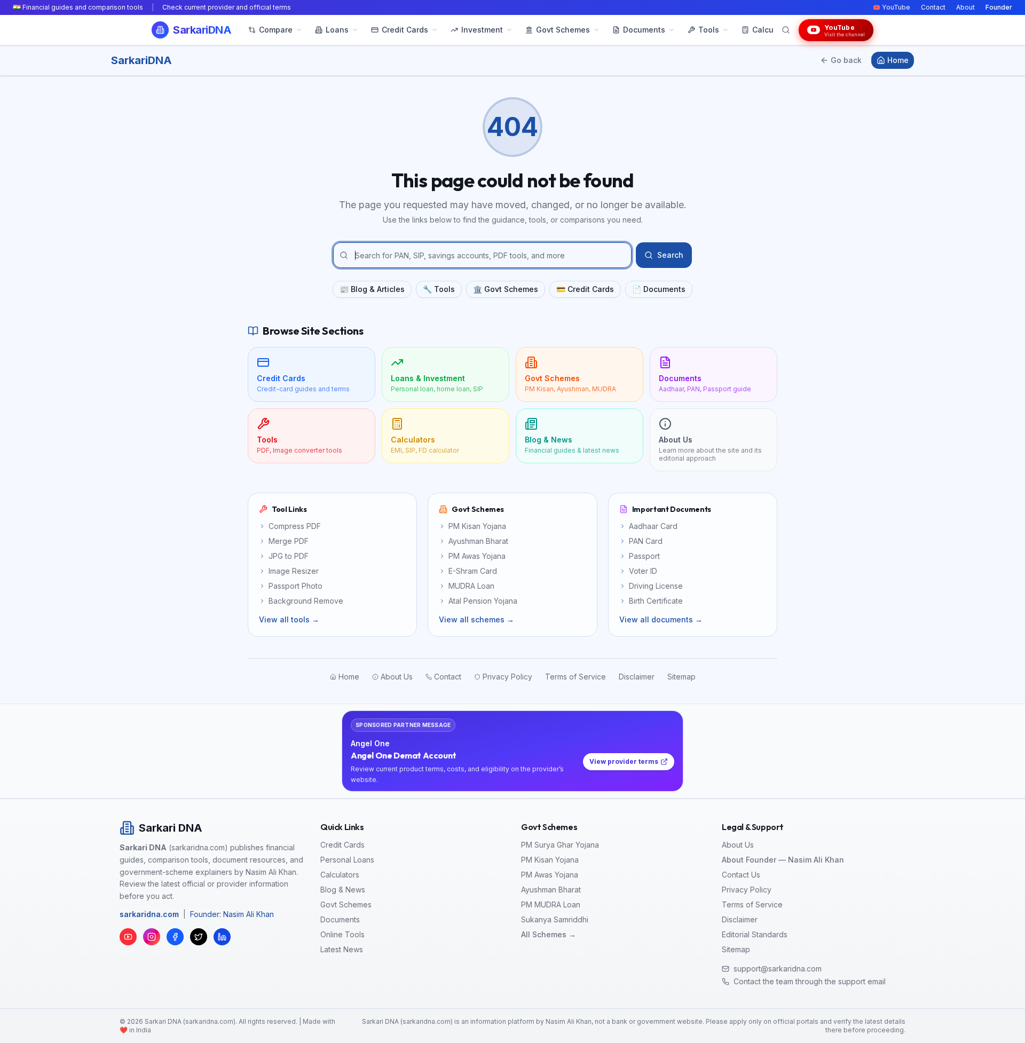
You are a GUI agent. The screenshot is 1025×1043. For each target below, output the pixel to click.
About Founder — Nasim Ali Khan (783, 859)
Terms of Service (752, 904)
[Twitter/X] (198, 936)
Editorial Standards (754, 934)
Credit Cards (342, 844)
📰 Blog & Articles (372, 289)
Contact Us (741, 874)
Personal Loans (347, 859)
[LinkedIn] (222, 936)
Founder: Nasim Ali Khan (232, 914)
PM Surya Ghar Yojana (560, 844)
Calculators (339, 874)
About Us (738, 844)
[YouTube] (128, 936)
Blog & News (342, 889)
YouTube (896, 7)
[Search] (785, 29)
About (965, 7)
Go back (846, 60)
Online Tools (342, 934)
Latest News (341, 949)
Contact (933, 7)
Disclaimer (740, 919)
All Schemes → (548, 934)
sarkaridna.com (149, 914)
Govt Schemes (346, 904)
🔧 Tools (439, 289)
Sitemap (736, 949)
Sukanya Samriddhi (554, 919)
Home (898, 60)
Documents (340, 919)
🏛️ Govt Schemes (505, 289)
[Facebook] (175, 936)
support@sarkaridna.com (778, 968)
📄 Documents (658, 289)
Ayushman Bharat (551, 889)
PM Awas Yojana (549, 874)
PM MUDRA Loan (550, 904)
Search (670, 254)
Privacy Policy (746, 889)
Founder (998, 7)
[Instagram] (151, 936)
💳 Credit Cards (585, 289)
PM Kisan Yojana (550, 859)
